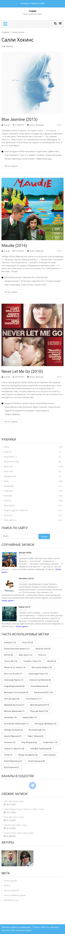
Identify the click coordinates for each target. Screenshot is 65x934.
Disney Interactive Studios (16, 648)
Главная (5, 32)
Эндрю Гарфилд (12, 414)
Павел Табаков (35, 736)
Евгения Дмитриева (14, 711)
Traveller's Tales (32, 661)
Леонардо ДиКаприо (45, 723)
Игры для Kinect (39, 711)
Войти (7, 885)
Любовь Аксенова (13, 730)
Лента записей (11, 890)
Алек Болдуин (11, 151)
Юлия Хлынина (36, 761)
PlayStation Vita (11, 461)
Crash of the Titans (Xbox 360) (19, 833)
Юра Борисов (11, 767)
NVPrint (8, 655)
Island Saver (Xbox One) (15, 825)
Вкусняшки (9, 505)
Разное (7, 500)
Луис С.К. (24, 155)
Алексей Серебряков (40, 680)
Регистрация (10, 880)
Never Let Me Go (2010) (22, 371)
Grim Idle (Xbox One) (14, 817)
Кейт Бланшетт (12, 155)
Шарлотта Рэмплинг (25, 410)
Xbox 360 (8, 466)
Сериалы (8, 490)
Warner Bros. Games (14, 667)
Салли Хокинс (28, 159)
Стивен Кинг (50, 742)
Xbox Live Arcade (13, 673)
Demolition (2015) (26, 578)
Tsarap (32, 11)
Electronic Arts (43, 648)
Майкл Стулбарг (37, 155)
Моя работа (10, 520)
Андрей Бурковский (14, 686)
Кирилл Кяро (30, 717)
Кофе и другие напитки (16, 510)
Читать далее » (8, 600)
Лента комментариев (15, 895)
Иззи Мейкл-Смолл (45, 403)
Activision (10, 642)
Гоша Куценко (33, 698)
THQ (42, 655)
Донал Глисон (29, 403)
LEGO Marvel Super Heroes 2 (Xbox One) (24, 809)
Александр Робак (38, 673)
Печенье (9, 742)
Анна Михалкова (39, 686)
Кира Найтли (11, 407)
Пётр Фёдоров (29, 742)
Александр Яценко (13, 680)
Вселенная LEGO (43, 692)
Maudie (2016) (14, 245)
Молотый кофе (37, 730)
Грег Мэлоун (42, 277)
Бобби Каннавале (27, 151)
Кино (32, 125)
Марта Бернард (12, 285)
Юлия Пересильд (13, 761)
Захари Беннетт (12, 281)
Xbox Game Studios (41, 667)
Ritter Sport (25, 655)
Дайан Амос (53, 151)
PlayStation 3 (10, 456)
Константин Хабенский (16, 723)
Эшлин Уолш (40, 285)
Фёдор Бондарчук (27, 755)
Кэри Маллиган (25, 407)
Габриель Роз (28, 277)
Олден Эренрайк (53, 155)
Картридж (10, 717)
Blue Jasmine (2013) (19, 119)
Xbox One (8, 471)
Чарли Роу (10, 410)
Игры (6, 446)
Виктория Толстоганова (16, 692)
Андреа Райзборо (13, 403)
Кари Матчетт (38, 281)
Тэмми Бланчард (44, 159)
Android (7, 451)
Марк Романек (40, 407)
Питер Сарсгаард (13, 159)
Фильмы (40, 125)
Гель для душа (11, 698)
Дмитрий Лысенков (14, 705)
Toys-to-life (10, 661)
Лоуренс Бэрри (53, 281)
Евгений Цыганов (39, 705)
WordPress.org (11, 900)
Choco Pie (27, 642)
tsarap (7, 125)
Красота (8, 515)
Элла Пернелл (42, 410)
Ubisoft (51, 661)
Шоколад (49, 755)
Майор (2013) (24, 607)
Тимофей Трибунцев (40, 748)
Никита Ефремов (12, 736)
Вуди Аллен (41, 151)
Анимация (9, 485)
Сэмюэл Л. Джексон (14, 748)
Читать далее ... (11, 166)
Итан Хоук (26, 281)
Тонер (8, 755)
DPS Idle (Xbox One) (14, 801)
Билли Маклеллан (13, 277)
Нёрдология (10, 476)
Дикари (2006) (25, 553)
